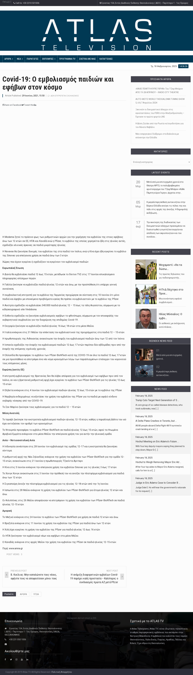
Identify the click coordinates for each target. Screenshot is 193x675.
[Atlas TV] (96, 34)
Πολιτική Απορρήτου (62, 672)
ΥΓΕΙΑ (36, 594)
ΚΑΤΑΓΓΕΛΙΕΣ (106, 59)
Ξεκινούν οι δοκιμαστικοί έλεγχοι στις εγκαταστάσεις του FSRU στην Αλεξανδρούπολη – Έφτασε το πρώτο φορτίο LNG (160, 113)
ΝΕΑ (19, 59)
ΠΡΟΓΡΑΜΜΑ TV (67, 59)
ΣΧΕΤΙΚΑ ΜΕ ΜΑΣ (87, 59)
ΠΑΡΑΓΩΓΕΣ (32, 59)
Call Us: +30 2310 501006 (27, 3)
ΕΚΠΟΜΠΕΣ (48, 59)
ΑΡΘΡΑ (8, 59)
